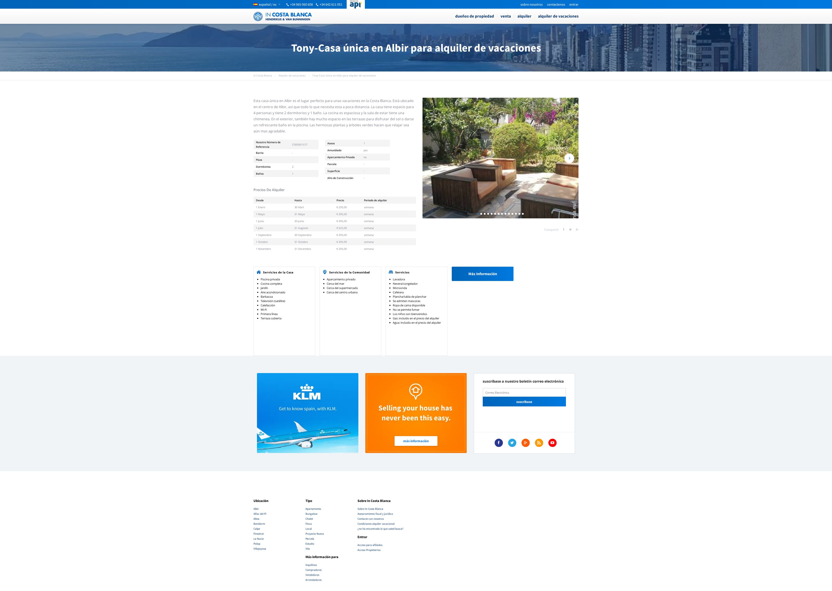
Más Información (482, 273)
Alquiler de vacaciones (558, 16)
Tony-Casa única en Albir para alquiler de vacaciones (344, 75)
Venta (505, 16)
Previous (432, 158)
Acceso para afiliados (370, 545)
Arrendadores (314, 580)
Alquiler (524, 16)
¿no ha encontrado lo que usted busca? (380, 529)
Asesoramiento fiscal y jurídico (375, 514)
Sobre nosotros (531, 4)
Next (569, 158)
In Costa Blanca (263, 75)
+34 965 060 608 (301, 4)
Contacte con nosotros (371, 519)
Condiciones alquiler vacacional (376, 524)
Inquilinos (311, 565)
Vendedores (312, 575)
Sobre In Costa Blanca (370, 509)
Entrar (573, 4)
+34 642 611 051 (331, 4)
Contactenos (556, 4)
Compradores (314, 570)
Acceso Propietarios (369, 550)
